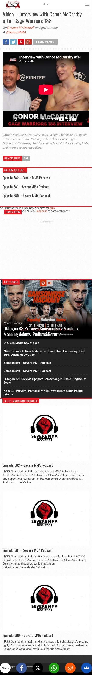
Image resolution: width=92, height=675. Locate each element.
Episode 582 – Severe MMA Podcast (26, 177)
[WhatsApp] (54, 668)
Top (26, 158)
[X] (37, 668)
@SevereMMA (16, 32)
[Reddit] (70, 668)
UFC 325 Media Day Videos (21, 343)
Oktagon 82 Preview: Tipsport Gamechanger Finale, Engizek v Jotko (45, 380)
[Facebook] (21, 668)
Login (51, 208)
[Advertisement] (46, 249)
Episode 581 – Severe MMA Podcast (26, 186)
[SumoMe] (86, 668)
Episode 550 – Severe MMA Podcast (27, 362)
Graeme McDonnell (20, 27)
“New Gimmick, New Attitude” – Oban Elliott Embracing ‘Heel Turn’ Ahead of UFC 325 (44, 352)
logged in (42, 211)
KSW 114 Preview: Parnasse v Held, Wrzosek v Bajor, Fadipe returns (43, 392)
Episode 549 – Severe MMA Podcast (27, 371)
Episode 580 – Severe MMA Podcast (26, 195)
